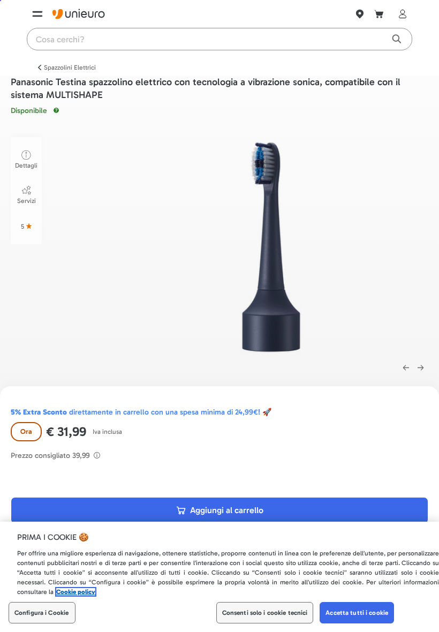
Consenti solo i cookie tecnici (265, 612)
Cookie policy (75, 592)
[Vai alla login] (400, 14)
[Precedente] (405, 367)
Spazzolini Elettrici (70, 67)
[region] (219, 577)
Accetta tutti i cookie (357, 612)
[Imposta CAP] (359, 14)
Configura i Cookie (41, 612)
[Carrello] (379, 14)
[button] (272, 244)
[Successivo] (420, 367)
